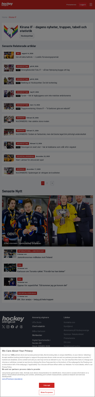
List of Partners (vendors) (12, 379)
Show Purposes (47, 392)
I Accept (46, 385)
